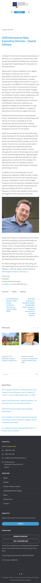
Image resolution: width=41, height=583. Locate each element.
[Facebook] (19, 574)
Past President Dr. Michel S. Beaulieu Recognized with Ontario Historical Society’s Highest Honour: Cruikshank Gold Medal (19, 419)
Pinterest (23, 291)
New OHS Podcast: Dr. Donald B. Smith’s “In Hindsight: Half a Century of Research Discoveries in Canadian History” (29, 307)
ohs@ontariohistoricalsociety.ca (15, 458)
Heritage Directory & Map (12, 491)
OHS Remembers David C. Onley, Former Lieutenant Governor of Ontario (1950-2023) (12, 305)
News (5, 495)
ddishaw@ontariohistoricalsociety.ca (15, 271)
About (5, 478)
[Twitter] (22, 574)
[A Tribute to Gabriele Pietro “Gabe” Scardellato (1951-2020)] (11, 339)
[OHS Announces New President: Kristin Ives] (30, 339)
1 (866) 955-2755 (9, 450)
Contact (6, 503)
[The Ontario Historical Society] (20, 5)
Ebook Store (7, 499)
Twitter (14, 291)
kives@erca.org (7, 284)
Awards (6, 482)
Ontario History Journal (11, 486)
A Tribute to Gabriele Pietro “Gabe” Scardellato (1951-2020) (10, 360)
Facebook (5, 291)
